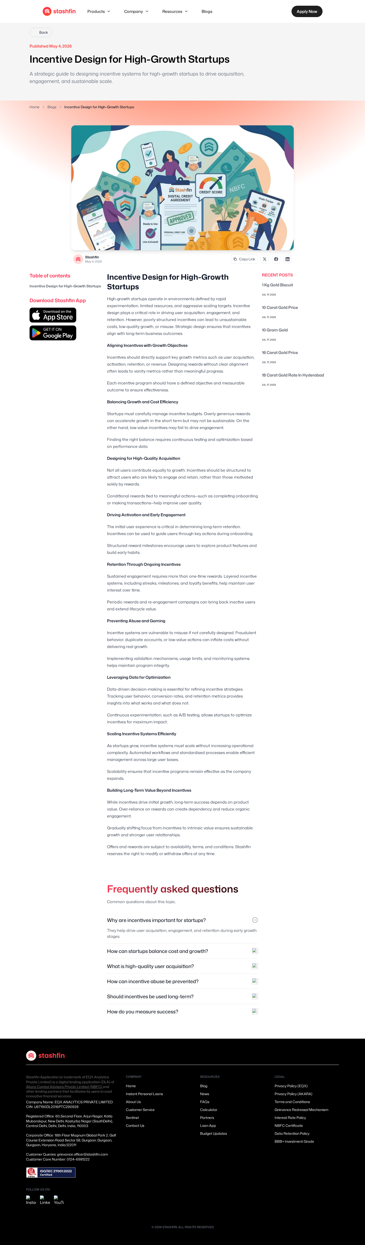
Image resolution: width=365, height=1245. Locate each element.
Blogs (207, 11)
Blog (203, 1085)
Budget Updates (213, 1133)
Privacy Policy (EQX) (291, 1085)
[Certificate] (51, 1172)
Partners (207, 1117)
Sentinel (132, 1117)
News (204, 1093)
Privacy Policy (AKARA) (293, 1093)
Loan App (208, 1125)
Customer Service (140, 1109)
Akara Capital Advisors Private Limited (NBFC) (64, 1086)
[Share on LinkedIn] (287, 259)
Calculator (208, 1109)
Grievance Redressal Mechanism (301, 1109)
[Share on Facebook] (276, 259)
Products (96, 11)
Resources (172, 11)
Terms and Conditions (292, 1101)
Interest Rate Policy (290, 1117)
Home (34, 107)
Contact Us (135, 1125)
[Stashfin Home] (59, 11)
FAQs (204, 1101)
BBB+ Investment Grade (294, 1141)
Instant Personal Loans (144, 1093)
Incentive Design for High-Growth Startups (65, 286)
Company (133, 11)
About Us (133, 1101)
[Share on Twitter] (264, 259)
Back (43, 32)
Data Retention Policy (292, 1133)
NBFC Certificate (289, 1125)
